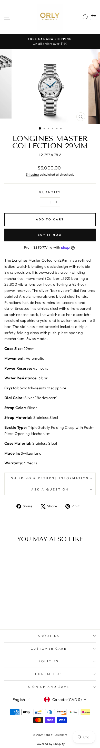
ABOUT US (48, 636)
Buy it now (50, 235)
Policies (48, 661)
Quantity (50, 192)
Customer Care (49, 648)
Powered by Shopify (50, 744)
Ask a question (49, 489)
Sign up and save (48, 687)
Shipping (32, 174)
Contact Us (48, 674)
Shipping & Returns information (50, 478)
